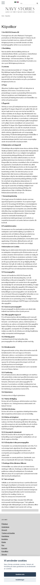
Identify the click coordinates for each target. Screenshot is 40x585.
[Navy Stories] (20, 10)
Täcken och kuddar (8, 533)
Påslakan (5, 524)
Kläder (4, 542)
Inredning (5, 539)
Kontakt (4, 548)
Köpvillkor (5, 551)
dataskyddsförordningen (10, 301)
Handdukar (5, 536)
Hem (3, 16)
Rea (3, 545)
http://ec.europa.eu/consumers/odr (14, 496)
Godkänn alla (20, 574)
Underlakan (5, 527)
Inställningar (20, 580)
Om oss (4, 554)
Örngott (4, 530)
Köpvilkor (7, 16)
